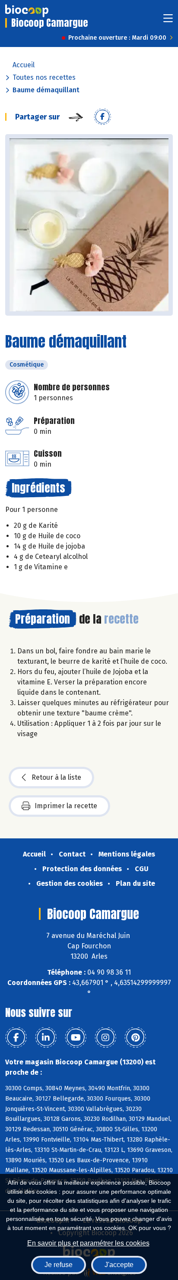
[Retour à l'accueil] (26, 10)
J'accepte (119, 1264)
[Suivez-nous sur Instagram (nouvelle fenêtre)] (105, 1037)
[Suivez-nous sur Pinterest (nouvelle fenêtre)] (135, 1037)
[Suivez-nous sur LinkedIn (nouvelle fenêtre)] (46, 1037)
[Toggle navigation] (168, 21)
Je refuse (58, 1264)
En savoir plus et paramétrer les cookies (88, 1243)
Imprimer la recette (66, 806)
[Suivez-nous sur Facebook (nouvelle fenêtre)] (16, 1037)
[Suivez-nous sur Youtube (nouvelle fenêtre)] (75, 1037)
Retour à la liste (56, 777)
